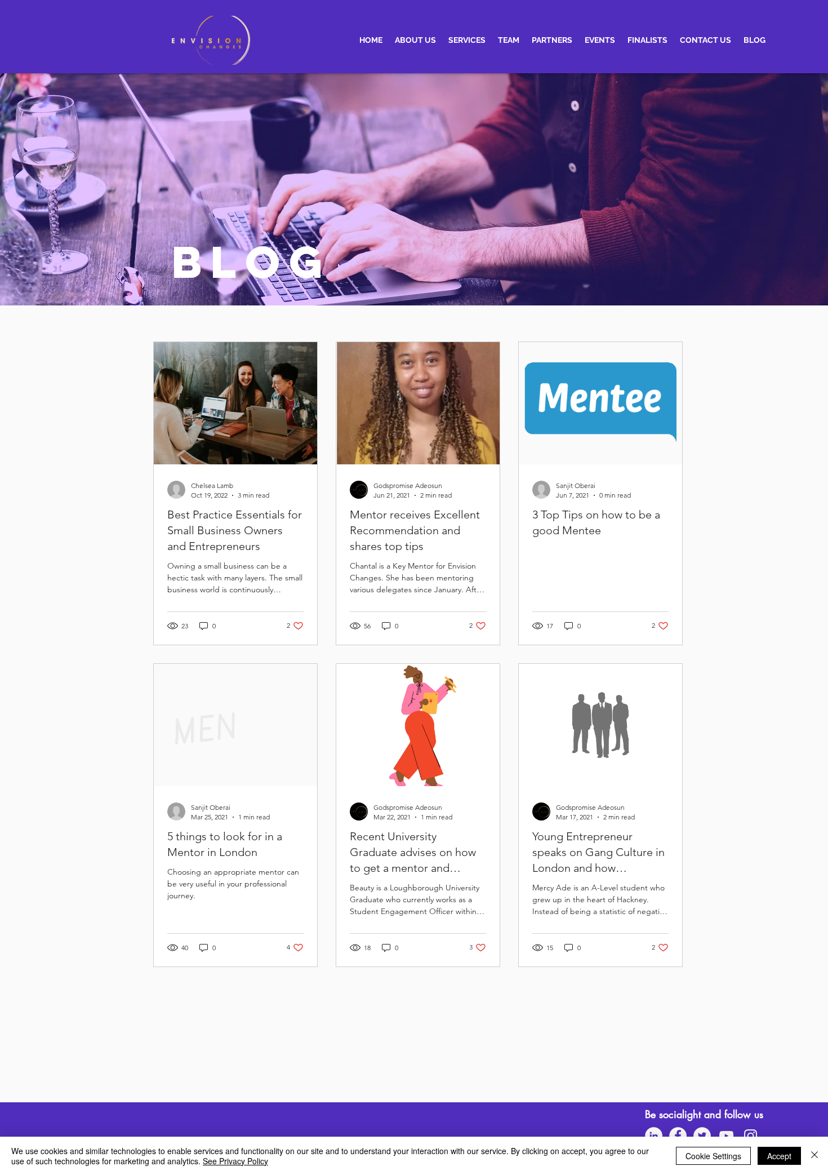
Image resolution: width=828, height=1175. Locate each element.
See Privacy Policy (235, 1161)
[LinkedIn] (653, 1136)
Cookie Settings (713, 1155)
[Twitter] (702, 1136)
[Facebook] (678, 1136)
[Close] (814, 1156)
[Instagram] (750, 1136)
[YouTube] (726, 1136)
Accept (779, 1155)
